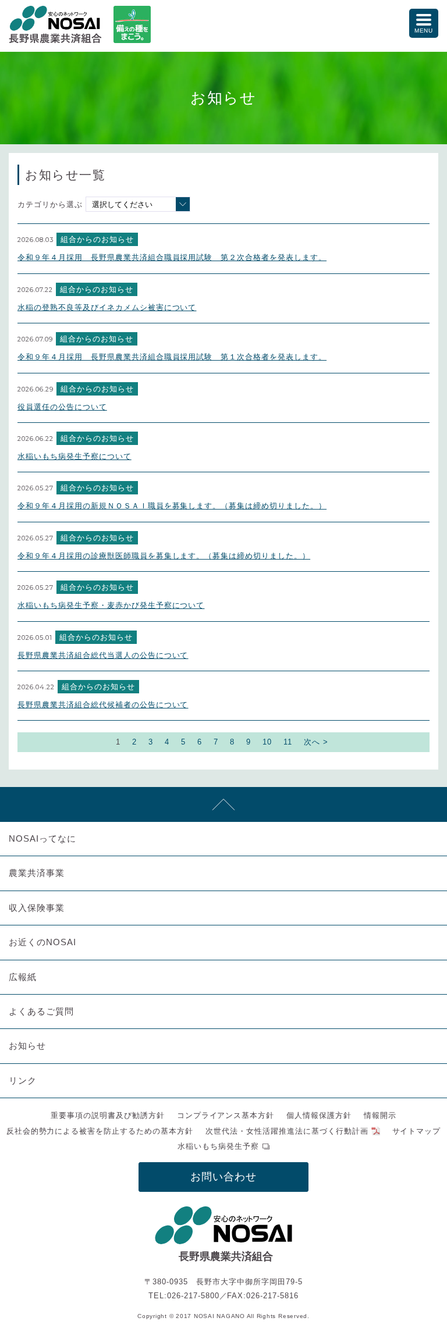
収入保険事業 (37, 908)
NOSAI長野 (55, 24)
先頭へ (223, 804)
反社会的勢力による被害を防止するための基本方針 (99, 1131)
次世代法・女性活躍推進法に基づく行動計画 (286, 1131)
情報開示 (380, 1115)
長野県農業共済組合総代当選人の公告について (102, 655)
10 (267, 742)
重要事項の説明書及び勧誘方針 (108, 1115)
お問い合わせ (223, 1177)
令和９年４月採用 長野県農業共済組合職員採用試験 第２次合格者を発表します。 (172, 257)
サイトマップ (416, 1131)
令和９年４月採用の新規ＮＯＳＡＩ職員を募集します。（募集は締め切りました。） (172, 505)
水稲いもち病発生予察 (218, 1146)
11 (287, 742)
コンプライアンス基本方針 (226, 1115)
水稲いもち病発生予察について (74, 456)
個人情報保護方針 (319, 1115)
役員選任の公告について (62, 407)
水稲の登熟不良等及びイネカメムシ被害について (106, 307)
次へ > (316, 742)
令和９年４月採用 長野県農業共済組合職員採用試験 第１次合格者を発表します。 (172, 356)
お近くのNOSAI (42, 942)
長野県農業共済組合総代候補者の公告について (102, 704)
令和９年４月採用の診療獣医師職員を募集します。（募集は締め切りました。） (163, 555)
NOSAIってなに (42, 838)
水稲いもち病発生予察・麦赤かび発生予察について (110, 605)
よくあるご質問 (41, 1011)
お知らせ (27, 1045)
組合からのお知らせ (97, 239)
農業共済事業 (37, 873)
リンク (23, 1080)
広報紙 (23, 977)
